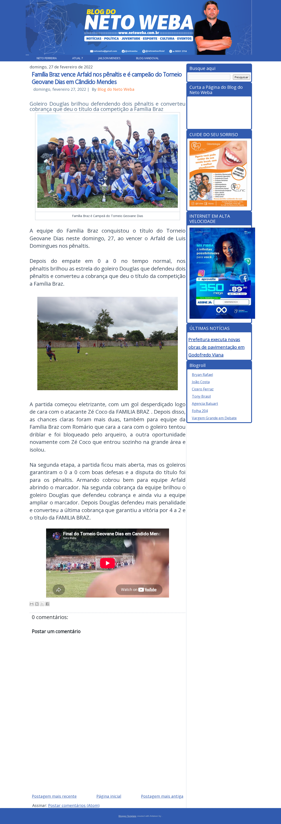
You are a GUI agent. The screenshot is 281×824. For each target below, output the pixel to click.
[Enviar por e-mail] (31, 604)
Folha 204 (200, 410)
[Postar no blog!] (37, 604)
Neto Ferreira (47, 58)
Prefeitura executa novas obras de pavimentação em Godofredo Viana (216, 347)
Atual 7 (77, 58)
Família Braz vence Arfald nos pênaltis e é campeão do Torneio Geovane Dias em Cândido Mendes (107, 77)
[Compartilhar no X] (42, 604)
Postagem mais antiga (162, 796)
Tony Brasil (201, 396)
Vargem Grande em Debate (214, 418)
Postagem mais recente (54, 796)
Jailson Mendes (109, 58)
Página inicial (108, 796)
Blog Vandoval (147, 58)
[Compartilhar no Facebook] (47, 604)
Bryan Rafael (202, 374)
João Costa (201, 381)
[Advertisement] (107, 759)
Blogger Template (127, 816)
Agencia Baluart (205, 403)
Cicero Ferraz (203, 389)
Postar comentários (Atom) (73, 805)
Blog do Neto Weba (115, 89)
